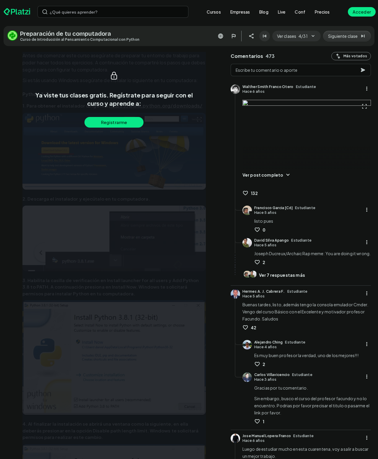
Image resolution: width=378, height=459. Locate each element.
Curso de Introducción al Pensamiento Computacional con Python (79, 39)
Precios (322, 11)
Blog (263, 11)
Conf (300, 11)
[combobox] (113, 12)
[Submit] (44, 12)
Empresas (240, 11)
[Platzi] (17, 12)
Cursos (214, 11)
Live (282, 11)
